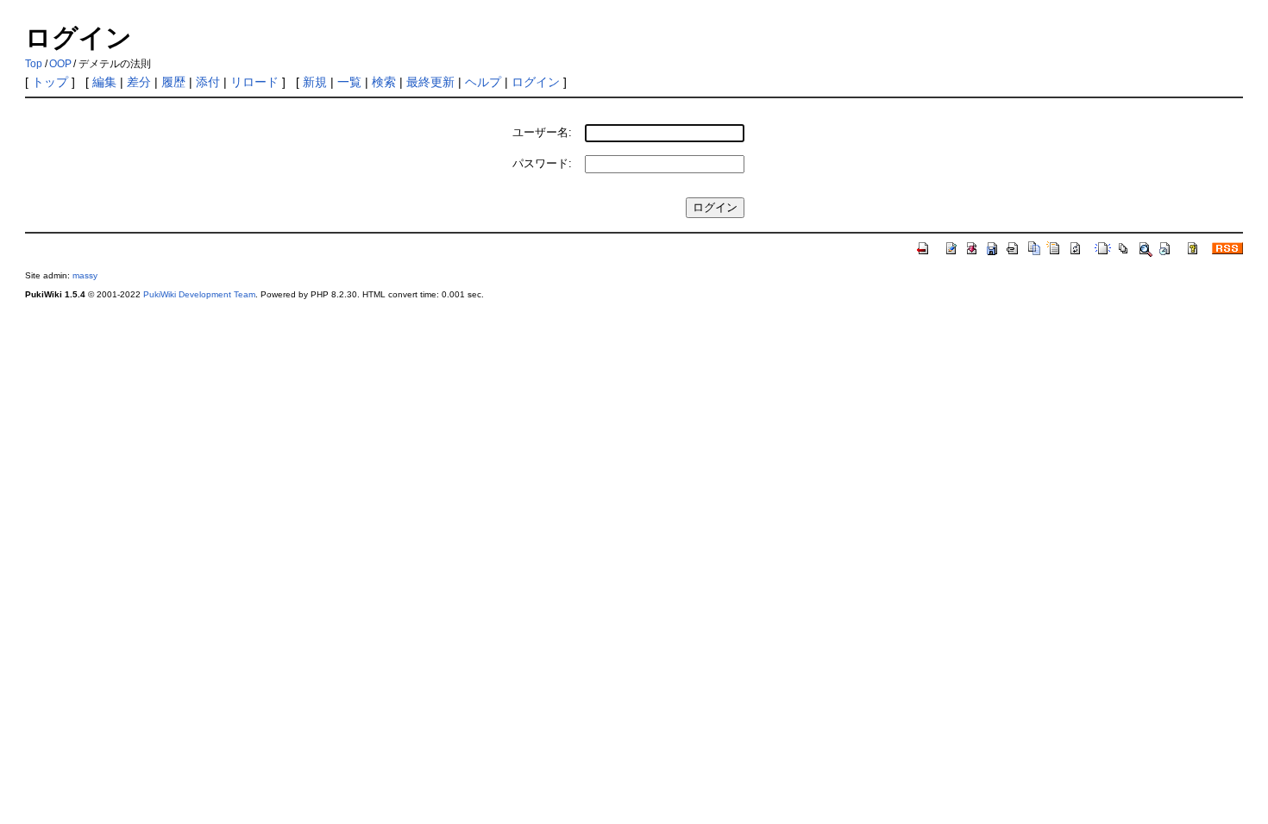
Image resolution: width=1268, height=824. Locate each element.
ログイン (536, 82)
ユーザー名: (542, 132)
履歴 (173, 82)
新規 (315, 82)
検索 (384, 82)
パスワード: (542, 163)
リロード (254, 82)
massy (84, 275)
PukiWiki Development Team (199, 294)
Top (33, 64)
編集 (104, 82)
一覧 (349, 82)
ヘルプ (483, 82)
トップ (50, 82)
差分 (139, 82)
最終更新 (430, 82)
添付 (208, 82)
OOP (60, 64)
